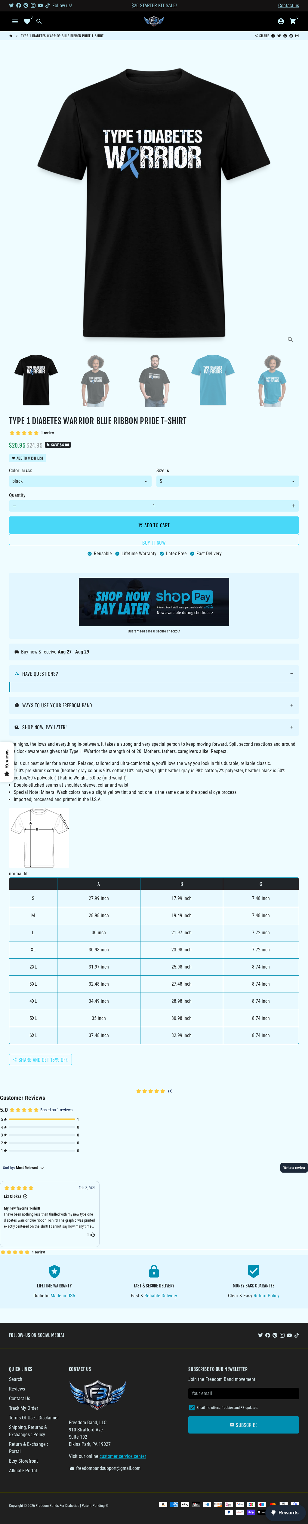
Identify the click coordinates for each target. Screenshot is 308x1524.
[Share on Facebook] (273, 35)
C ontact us (288, 5)
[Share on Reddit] (291, 35)
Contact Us (19, 1398)
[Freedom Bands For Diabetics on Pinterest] (25, 5)
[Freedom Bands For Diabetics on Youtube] (40, 5)
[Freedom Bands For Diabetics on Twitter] (11, 5)
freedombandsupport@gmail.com (104, 1468)
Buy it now (154, 542)
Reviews (17, 1389)
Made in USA (63, 1296)
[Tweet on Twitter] (279, 35)
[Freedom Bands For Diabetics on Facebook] (18, 5)
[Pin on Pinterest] (285, 35)
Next (291, 203)
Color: (20, 470)
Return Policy (266, 1296)
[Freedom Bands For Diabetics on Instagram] (33, 5)
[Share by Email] (297, 35)
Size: (162, 470)
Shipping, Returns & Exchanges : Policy (28, 1431)
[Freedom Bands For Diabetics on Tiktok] (47, 5)
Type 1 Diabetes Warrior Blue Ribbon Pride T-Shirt (62, 35)
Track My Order (23, 1408)
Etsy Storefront (23, 1461)
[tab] (154, 673)
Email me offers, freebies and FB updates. (227, 1408)
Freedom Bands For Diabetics (57, 1506)
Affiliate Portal (23, 1471)
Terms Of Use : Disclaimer (34, 1418)
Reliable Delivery (160, 1296)
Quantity (17, 495)
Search (15, 1379)
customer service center (123, 1456)
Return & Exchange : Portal (28, 1447)
